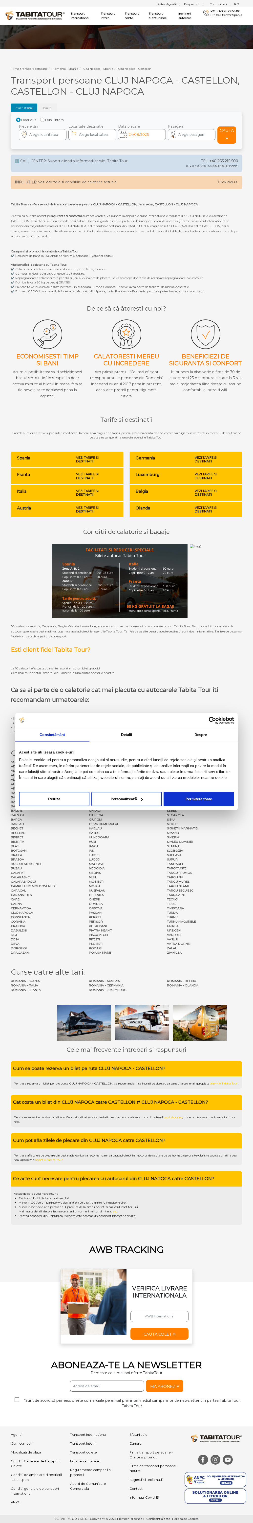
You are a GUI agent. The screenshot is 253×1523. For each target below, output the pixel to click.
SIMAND (173, 833)
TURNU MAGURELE (181, 921)
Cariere (135, 1443)
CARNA (16, 904)
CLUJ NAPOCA (22, 912)
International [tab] (24, 107)
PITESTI (94, 939)
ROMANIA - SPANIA (25, 981)
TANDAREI (175, 864)
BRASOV (17, 859)
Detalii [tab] (126, 734)
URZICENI (174, 930)
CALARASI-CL (21, 877)
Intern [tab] (47, 107)
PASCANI (95, 912)
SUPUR (172, 859)
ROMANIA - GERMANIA (106, 985)
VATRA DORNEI (178, 943)
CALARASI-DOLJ (23, 881)
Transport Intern (108, 16)
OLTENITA (96, 895)
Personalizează (124, 799)
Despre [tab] (200, 734)
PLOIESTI (96, 943)
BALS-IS (16, 810)
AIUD (15, 770)
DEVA (15, 943)
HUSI (92, 841)
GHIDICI (95, 810)
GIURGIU (95, 819)
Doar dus (28, 120)
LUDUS (94, 855)
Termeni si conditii (131, 1519)
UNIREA (173, 926)
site (158, 1083)
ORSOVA (96, 908)
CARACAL (18, 890)
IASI (91, 850)
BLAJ (15, 846)
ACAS (15, 762)
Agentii (16, 1434)
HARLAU (95, 828)
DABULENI (19, 930)
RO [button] (236, 4)
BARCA (16, 819)
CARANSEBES (21, 895)
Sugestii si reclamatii (146, 1480)
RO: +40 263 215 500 (225, 11)
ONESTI (94, 899)
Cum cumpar (21, 1443)
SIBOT (171, 824)
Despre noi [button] (194, 4)
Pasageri (175, 126)
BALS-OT (17, 815)
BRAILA (16, 855)
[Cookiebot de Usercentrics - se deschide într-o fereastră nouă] (212, 720)
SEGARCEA (175, 815)
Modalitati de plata (26, 1452)
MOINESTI (96, 881)
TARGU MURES (178, 881)
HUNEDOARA (99, 837)
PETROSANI (98, 926)
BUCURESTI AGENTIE (26, 864)
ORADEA (96, 904)
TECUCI (172, 899)
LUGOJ (94, 859)
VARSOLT (174, 935)
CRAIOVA (18, 926)
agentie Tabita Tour (224, 1083)
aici (115, 1211)
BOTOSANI (19, 850)
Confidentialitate (158, 1519)
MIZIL (93, 877)
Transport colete (132, 16)
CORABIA (18, 921)
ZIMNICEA (174, 952)
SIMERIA (173, 837)
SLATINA (173, 846)
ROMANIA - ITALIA (24, 985)
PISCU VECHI (98, 935)
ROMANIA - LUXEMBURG (107, 990)
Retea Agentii (168, 4)
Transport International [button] (80, 16)
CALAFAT (18, 873)
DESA (15, 939)
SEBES (172, 810)
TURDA (172, 912)
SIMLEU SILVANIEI (180, 841)
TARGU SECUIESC (180, 890)
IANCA (94, 846)
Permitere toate (199, 799)
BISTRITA (17, 841)
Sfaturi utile (138, 1434)
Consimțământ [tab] (52, 734)
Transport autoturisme (158, 16)
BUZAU (16, 868)
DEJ (14, 935)
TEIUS (171, 904)
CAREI (15, 899)
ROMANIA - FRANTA (26, 990)
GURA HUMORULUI (103, 824)
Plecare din (28, 126)
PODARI (95, 948)
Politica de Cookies (185, 1519)
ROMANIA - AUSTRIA (104, 981)
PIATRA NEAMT (100, 930)
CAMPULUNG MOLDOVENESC (33, 886)
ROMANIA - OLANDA (182, 985)
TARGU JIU (175, 877)
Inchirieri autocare (184, 16)
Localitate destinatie (86, 126)
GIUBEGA (96, 815)
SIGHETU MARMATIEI (182, 828)
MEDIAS (95, 873)
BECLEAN (18, 833)
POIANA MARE (100, 952)
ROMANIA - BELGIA (181, 981)
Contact (136, 1488)
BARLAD (17, 824)
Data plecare (129, 126)
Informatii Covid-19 (144, 1497)
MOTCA (95, 886)
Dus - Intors (54, 120)
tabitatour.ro (173, 1117)
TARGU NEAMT (178, 886)
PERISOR (96, 921)
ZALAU (172, 948)
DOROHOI (19, 948)
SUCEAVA (174, 855)
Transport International (88, 1434)
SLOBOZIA (175, 850)
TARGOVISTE (177, 868)
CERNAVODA (21, 908)
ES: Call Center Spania (226, 15)
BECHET (17, 828)
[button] (191, 134)
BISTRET (17, 837)
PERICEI (95, 917)
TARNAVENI (176, 895)
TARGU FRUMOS (179, 873)
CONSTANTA (20, 917)
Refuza (54, 799)
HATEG (94, 833)
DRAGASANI (20, 952)
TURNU (172, 917)
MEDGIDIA (97, 868)
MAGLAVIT (97, 864)
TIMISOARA (175, 908)
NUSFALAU (97, 890)
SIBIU (171, 819)
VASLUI (172, 939)
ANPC (15, 1502)
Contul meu (220, 4)
